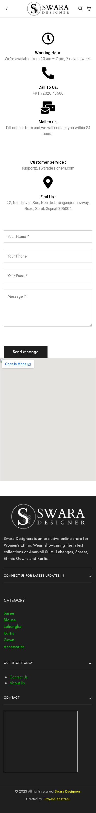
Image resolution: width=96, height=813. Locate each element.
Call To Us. (48, 87)
